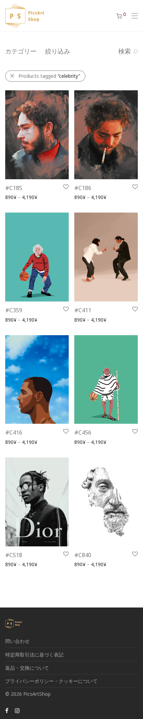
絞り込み (57, 51)
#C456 (82, 432)
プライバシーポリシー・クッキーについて (51, 681)
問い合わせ (17, 641)
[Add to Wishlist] (65, 187)
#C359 (13, 310)
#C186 (82, 188)
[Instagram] (17, 710)
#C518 (13, 555)
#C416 (13, 432)
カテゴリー (20, 51)
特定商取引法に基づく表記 (34, 654)
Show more (15, 196)
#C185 (13, 188)
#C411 (82, 310)
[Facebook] (6, 710)
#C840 (82, 555)
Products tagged (49, 76)
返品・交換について (27, 667)
